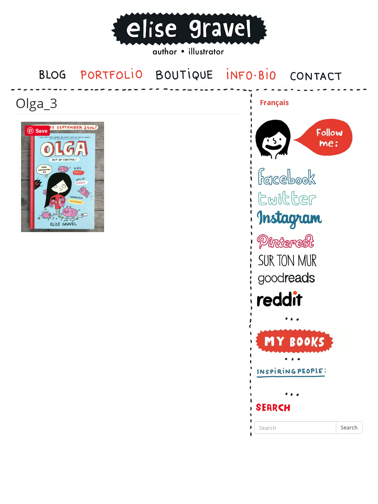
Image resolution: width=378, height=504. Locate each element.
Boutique (184, 76)
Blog (53, 76)
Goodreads (292, 278)
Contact (315, 76)
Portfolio (111, 76)
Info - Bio (251, 76)
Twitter (291, 198)
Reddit (292, 299)
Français (274, 102)
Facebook (291, 177)
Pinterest (291, 241)
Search (349, 427)
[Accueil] (189, 23)
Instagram (293, 219)
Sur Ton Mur (291, 260)
